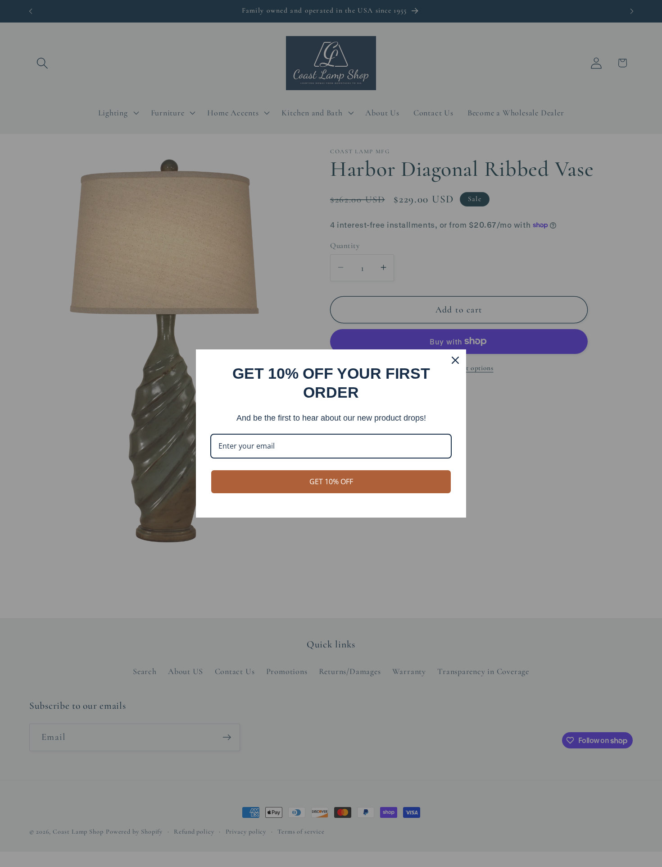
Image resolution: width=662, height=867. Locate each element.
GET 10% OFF (331, 481)
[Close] (455, 360)
